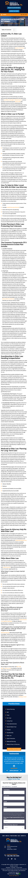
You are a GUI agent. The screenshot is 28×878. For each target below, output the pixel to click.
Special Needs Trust (11, 727)
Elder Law (9, 735)
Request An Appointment (14, 7)
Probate (9, 729)
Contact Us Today (14, 11)
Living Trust (9, 721)
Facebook (8, 864)
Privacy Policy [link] (19, 872)
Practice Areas (13, 841)
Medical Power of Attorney (13, 744)
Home (3, 841)
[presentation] (6, 776)
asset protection (6, 567)
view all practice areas (14, 749)
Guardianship (10, 732)
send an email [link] (8, 668)
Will (8, 712)
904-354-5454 (24, 14)
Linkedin (15, 864)
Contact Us (23, 841)
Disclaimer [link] (8, 872)
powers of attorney (19, 48)
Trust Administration (12, 724)
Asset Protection (11, 738)
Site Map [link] (13, 872)
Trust (8, 715)
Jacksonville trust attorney (8, 299)
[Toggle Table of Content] (13, 30)
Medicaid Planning (11, 741)
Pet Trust (9, 718)
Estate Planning (11, 709)
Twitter (12, 864)
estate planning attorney (21, 540)
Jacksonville (17, 101)
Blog (19, 841)
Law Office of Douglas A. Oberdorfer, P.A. (13, 100)
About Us (7, 841)
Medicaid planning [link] (5, 632)
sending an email (22, 696)
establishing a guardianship (13, 207)
